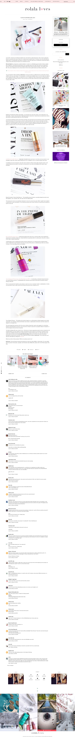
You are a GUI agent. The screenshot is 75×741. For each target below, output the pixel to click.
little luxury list (11, 508)
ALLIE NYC (10, 561)
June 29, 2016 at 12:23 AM (13, 619)
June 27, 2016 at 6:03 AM (13, 440)
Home (17, 1)
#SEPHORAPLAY (18, 16)
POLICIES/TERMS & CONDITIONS (37, 1)
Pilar (9, 519)
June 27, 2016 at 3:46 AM (13, 400)
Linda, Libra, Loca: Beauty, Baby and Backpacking (17, 447)
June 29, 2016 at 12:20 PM (13, 634)
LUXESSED (10, 529)
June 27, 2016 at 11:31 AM (13, 515)
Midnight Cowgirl (11, 579)
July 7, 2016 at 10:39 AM (12, 647)
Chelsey (9, 616)
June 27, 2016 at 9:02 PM (13, 575)
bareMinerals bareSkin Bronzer (12, 159)
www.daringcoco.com (12, 389)
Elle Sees (10, 477)
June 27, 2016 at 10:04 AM (13, 505)
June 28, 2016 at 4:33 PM (13, 605)
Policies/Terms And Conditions (47, 736)
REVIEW (31, 16)
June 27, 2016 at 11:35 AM (13, 522)
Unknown (10, 394)
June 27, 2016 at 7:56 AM (13, 474)
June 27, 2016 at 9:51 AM (13, 496)
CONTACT (27, 1)
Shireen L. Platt (11, 551)
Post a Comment (10, 665)
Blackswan (10, 413)
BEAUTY (22, 16)
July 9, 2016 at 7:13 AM (12, 663)
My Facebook (10, 408)
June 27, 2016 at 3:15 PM (13, 557)
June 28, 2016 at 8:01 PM (13, 613)
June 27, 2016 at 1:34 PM (13, 547)
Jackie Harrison (11, 459)
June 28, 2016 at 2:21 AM (13, 588)
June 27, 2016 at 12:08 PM (13, 530)
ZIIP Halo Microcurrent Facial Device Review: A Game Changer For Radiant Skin (61, 146)
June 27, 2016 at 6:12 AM (13, 448)
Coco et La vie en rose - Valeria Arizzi (15, 546)
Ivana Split (10, 637)
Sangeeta (10, 650)
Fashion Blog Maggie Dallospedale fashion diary (16, 596)
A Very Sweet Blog (11, 629)
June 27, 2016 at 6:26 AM (13, 462)
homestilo (10, 571)
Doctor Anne (10, 443)
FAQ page (22, 336)
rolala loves (31, 736)
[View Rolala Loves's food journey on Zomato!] (60, 162)
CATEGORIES (47, 1)
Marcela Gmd (10, 433)
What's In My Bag (60, 88)
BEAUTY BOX (25, 16)
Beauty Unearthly (11, 622)
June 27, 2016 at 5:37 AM (13, 430)
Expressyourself (11, 407)
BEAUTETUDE (11, 611)
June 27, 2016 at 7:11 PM (13, 568)
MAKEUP (29, 16)
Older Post (44, 373)
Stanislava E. (10, 500)
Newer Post (11, 373)
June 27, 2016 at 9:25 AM (13, 489)
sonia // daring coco (11, 379)
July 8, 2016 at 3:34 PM (12, 653)
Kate (9, 485)
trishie (9, 585)
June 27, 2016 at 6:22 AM (13, 456)
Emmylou (10, 534)
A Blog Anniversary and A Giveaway (61, 105)
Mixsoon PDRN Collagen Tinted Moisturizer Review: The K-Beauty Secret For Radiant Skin (23, 367)
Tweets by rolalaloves (61, 150)
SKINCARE (34, 16)
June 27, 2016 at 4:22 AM (13, 416)
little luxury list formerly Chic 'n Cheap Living (16, 514)
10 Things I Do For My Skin (61, 128)
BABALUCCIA (11, 427)
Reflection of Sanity (15, 556)
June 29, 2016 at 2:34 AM (13, 625)
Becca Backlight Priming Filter (12, 236)
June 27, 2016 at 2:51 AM (13, 390)
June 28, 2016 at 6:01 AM (13, 598)
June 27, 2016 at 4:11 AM (13, 410)
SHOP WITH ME (55, 1)
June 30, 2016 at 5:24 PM (13, 640)
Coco (9, 542)
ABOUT (21, 1)
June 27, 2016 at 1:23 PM (13, 539)
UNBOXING (37, 16)
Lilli (9, 452)
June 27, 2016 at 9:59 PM (13, 582)
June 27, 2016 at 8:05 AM (13, 481)
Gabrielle (10, 465)
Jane (9, 644)
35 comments (30, 19)
